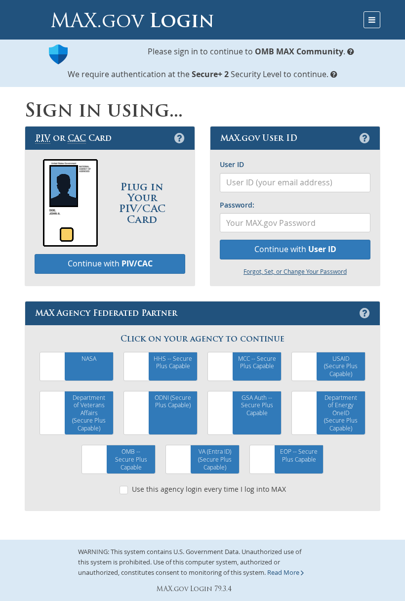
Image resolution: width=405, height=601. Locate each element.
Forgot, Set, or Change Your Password (295, 271)
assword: (237, 205)
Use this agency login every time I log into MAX (209, 489)
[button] (350, 51)
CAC (77, 138)
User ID (232, 164)
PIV (42, 138)
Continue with (295, 249)
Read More (284, 572)
